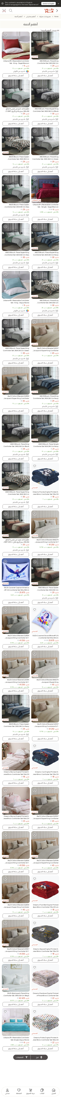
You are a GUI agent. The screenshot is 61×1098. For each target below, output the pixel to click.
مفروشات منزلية (45, 16)
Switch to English (48, 3)
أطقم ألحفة (18, 16)
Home (56, 16)
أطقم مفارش (31, 16)
